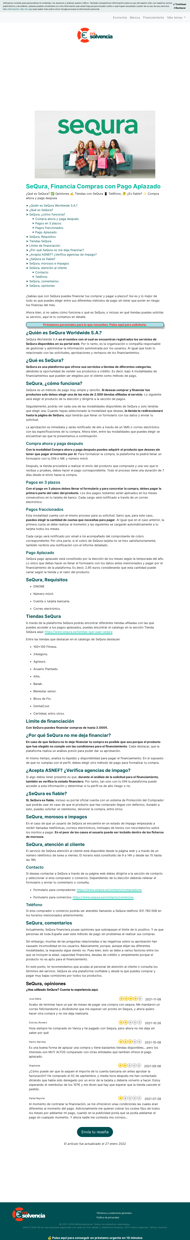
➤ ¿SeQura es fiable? (40, 259)
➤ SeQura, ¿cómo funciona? (45, 214)
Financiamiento (153, 17)
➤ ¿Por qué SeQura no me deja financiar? (55, 250)
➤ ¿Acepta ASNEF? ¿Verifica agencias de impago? (61, 254)
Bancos (135, 17)
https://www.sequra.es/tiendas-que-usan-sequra (78, 632)
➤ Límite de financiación (43, 245)
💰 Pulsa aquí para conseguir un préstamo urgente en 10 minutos (95, 1238)
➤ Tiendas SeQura (38, 241)
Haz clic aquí (26, 9)
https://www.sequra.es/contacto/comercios (103, 897)
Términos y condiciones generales (114, 1213)
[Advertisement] (95, 78)
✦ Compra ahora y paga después (55, 219)
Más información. (11, 9)
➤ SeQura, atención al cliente (46, 268)
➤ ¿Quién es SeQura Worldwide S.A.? (51, 205)
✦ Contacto (40, 272)
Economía (120, 17)
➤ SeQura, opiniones (40, 285)
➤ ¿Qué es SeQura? (39, 210)
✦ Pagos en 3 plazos (46, 223)
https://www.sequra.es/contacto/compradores (109, 890)
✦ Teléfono (40, 277)
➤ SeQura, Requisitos (41, 236)
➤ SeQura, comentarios (42, 281)
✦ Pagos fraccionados (47, 228)
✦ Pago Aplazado (44, 232)
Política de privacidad (107, 1217)
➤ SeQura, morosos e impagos (47, 263)
